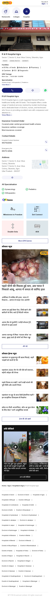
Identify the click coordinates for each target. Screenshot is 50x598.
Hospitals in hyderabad (10, 515)
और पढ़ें (25, 346)
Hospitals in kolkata (27, 530)
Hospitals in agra (38, 495)
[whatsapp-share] (45, 90)
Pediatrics (32, 189)
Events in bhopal (24, 500)
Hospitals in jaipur (8, 525)
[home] (7, 3)
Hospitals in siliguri (23, 561)
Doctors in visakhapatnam (33, 576)
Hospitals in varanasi (24, 566)
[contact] (12, 90)
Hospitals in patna (22, 551)
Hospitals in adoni (8, 495)
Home (4, 486)
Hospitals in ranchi (22, 556)
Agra (9, 486)
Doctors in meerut (25, 540)
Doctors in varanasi (8, 571)
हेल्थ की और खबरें (25, 419)
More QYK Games (25, 241)
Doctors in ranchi (8, 561)
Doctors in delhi (7, 510)
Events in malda (24, 535)
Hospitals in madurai (9, 535)
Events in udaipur (8, 566)
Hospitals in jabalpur (9, 520)
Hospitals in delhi (28, 505)
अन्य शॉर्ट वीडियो (25, 477)
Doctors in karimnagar (9, 530)
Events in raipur (7, 556)
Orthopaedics (10, 193)
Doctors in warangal (8, 586)
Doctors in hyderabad (29, 515)
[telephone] (46, 142)
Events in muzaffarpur (9, 545)
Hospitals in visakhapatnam (11, 576)
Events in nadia (7, 551)
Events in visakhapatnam (10, 581)
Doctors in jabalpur (26, 520)
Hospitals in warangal (30, 581)
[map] (32, 90)
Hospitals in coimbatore (10, 505)
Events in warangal (25, 586)
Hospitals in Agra (18, 486)
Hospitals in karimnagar (26, 525)
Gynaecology (10, 189)
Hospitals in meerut (8, 540)
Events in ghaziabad (23, 510)
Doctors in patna (37, 551)
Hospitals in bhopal (8, 500)
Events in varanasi (25, 571)
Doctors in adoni (23, 495)
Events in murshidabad (28, 545)
